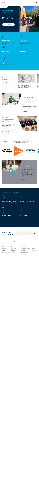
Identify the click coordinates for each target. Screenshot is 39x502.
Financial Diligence (24, 254)
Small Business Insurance (25, 244)
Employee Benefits (24, 242)
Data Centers (4, 244)
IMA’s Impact (24, 111)
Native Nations (13, 248)
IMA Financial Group (4, 3)
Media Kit (33, 248)
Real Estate (13, 252)
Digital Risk (4, 246)
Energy (3, 250)
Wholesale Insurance (24, 250)
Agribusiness (4, 241)
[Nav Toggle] (36, 2)
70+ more (5, 82)
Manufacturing (13, 244)
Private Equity (13, 250)
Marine (12, 246)
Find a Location (34, 250)
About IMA (33, 241)
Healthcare (4, 254)
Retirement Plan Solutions (25, 248)
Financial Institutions (5, 252)
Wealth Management (24, 252)
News (32, 246)
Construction (4, 242)
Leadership (33, 242)
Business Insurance (24, 241)
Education (4, 248)
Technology (13, 254)
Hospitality (13, 241)
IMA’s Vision (5, 133)
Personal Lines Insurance (25, 246)
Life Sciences (13, 242)
